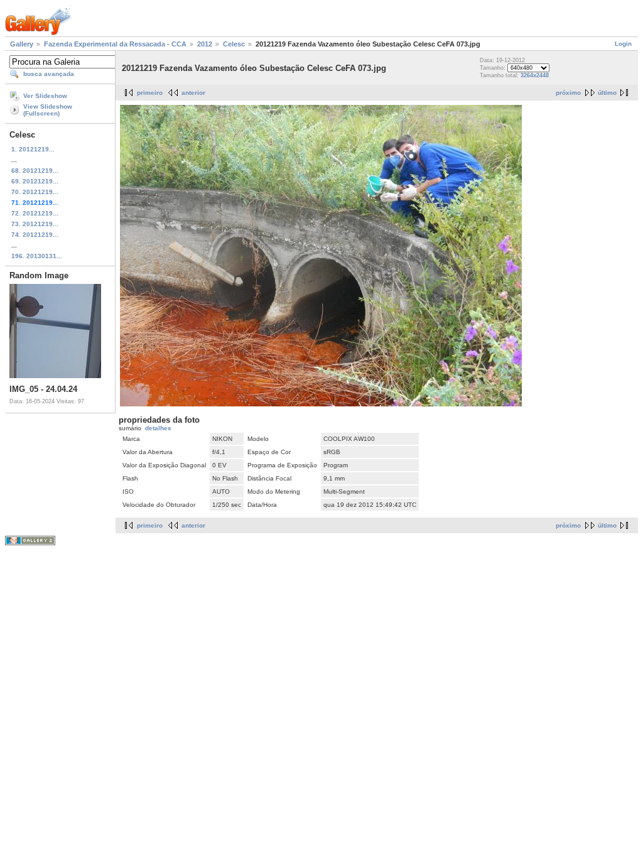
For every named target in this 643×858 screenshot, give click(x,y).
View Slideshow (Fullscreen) (47, 110)
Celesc (234, 44)
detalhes (158, 428)
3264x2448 (535, 75)
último (607, 92)
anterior (193, 92)
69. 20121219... (34, 181)
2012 (204, 44)
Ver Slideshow (45, 95)
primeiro (150, 92)
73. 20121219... (34, 223)
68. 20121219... (34, 170)
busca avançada (48, 73)
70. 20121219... (34, 191)
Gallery (21, 44)
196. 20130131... (36, 256)
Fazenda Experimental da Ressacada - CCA (115, 44)
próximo (568, 92)
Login (623, 43)
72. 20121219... (34, 213)
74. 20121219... (34, 234)
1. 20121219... (33, 149)
